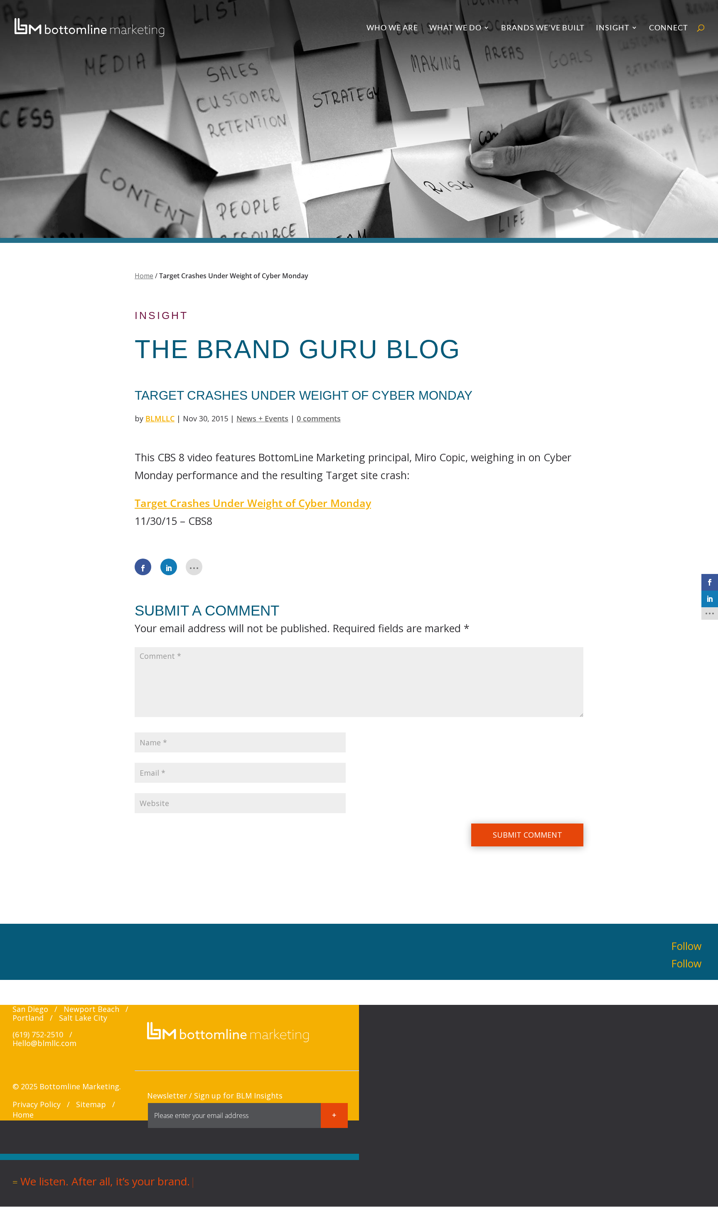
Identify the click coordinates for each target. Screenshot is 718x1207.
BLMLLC (160, 418)
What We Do (455, 28)
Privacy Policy (36, 1104)
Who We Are (392, 28)
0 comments (319, 418)
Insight (612, 28)
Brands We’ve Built (543, 28)
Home (144, 275)
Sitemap (91, 1104)
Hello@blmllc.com (44, 1043)
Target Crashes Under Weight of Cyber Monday (253, 503)
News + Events (262, 418)
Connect (668, 28)
